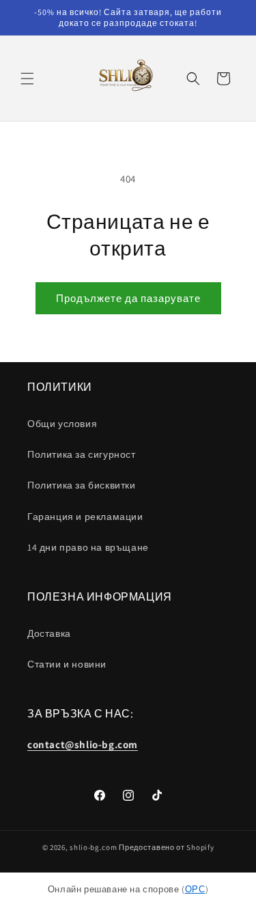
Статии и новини (66, 664)
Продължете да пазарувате (128, 298)
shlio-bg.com (93, 847)
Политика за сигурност (81, 454)
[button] (27, 79)
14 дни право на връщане (88, 547)
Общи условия (62, 423)
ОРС (195, 889)
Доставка (49, 633)
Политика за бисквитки (81, 485)
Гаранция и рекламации (85, 516)
